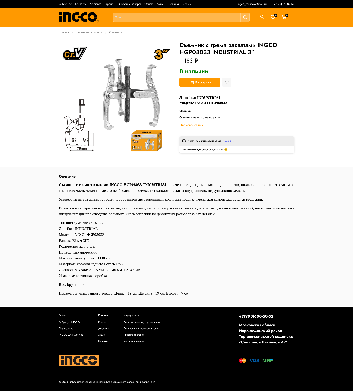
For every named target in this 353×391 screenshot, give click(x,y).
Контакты (80, 4)
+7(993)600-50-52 (256, 316)
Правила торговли (134, 334)
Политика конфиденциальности (141, 322)
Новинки (174, 4)
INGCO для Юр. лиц (71, 334)
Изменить (228, 140)
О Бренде (65, 4)
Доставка (95, 4)
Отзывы (187, 4)
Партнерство (66, 328)
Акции (161, 4)
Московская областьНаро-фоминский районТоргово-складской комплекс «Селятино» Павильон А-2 (266, 333)
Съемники (115, 32)
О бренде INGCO (69, 322)
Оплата (149, 4)
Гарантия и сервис (133, 341)
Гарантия (110, 4)
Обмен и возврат (130, 4)
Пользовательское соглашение (141, 328)
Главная (64, 32)
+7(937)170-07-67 (283, 4)
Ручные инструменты (89, 32)
